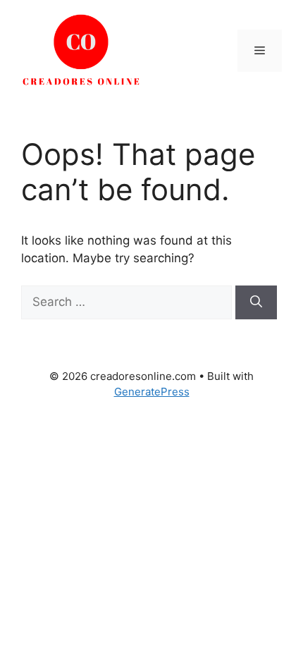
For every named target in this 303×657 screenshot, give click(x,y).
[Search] (256, 302)
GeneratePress (152, 391)
